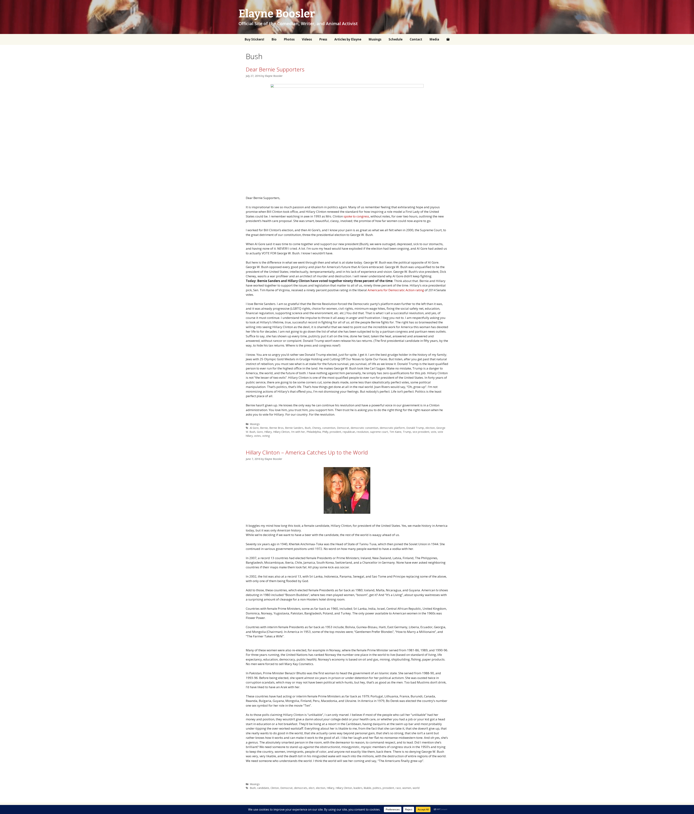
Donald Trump (415, 428)
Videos (307, 39)
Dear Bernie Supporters (275, 69)
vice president (421, 431)
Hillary (268, 431)
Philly (325, 431)
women (406, 788)
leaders (358, 788)
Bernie (264, 428)
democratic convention (364, 428)
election (430, 428)
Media (434, 39)
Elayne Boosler (277, 13)
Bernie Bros (276, 428)
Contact (416, 39)
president (335, 431)
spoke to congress (356, 216)
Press (323, 39)
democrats (300, 788)
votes (257, 435)
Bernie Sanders (294, 428)
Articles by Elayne (347, 39)
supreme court (379, 431)
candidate (263, 788)
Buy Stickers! (254, 39)
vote (433, 431)
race (398, 788)
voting (266, 435)
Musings (375, 39)
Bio (274, 39)
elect (311, 788)
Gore (260, 431)
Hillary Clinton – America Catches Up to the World (307, 452)
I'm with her (298, 431)
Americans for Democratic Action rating (396, 290)
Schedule (395, 39)
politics (377, 788)
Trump (407, 431)
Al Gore (254, 428)
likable (367, 788)
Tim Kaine (395, 431)
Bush (308, 428)
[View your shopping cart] (448, 39)
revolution (363, 431)
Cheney (316, 428)
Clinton (275, 788)
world (416, 788)
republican (349, 431)
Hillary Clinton (281, 431)
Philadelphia (314, 431)
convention (328, 428)
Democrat (343, 428)
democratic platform (392, 428)
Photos (289, 39)
